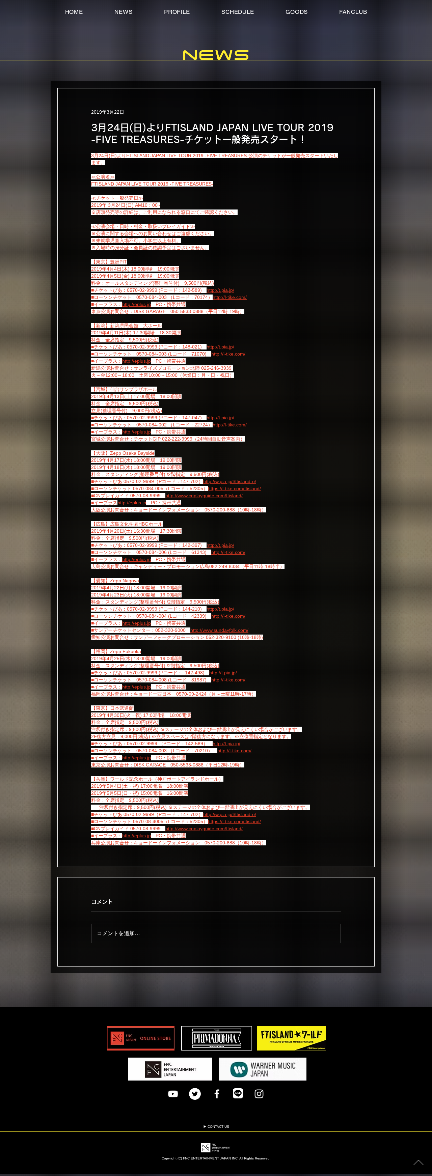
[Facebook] (217, 1099)
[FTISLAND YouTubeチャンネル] (173, 1099)
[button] (353, 12)
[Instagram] (259, 1099)
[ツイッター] (195, 1099)
